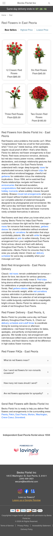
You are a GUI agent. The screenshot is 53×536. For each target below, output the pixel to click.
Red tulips (42, 279)
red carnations (40, 291)
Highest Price (26, 29)
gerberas (5, 176)
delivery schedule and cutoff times (17, 322)
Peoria (4, 414)
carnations (20, 232)
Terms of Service (7, 525)
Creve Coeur (7, 417)
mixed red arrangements (29, 193)
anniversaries (7, 185)
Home (3, 15)
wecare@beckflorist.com (26, 481)
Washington (41, 414)
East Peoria (21, 414)
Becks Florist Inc (26, 3)
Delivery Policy (27, 529)
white (36, 235)
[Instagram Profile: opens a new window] (20, 491)
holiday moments (9, 190)
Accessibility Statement (41, 525)
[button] (46, 529)
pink (20, 238)
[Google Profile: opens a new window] (33, 491)
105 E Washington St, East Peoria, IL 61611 (26, 475)
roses (42, 167)
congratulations (8, 187)
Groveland (20, 417)
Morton (31, 414)
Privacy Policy (23, 525)
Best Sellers (11, 29)
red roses (13, 273)
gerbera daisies (20, 288)
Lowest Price (42, 29)
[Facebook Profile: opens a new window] (26, 491)
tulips (41, 170)
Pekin (11, 414)
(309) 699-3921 (26, 478)
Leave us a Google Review (26, 500)
